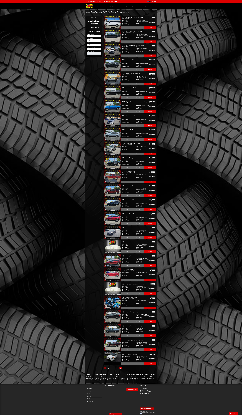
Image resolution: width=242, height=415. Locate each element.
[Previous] (105, 368)
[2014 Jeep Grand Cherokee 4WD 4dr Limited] (112, 218)
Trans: (123, 24)
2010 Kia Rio (129, 354)
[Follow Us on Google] (155, 1)
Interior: (124, 21)
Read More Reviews (132, 389)
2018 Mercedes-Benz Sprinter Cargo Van (133, 46)
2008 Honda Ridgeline (133, 326)
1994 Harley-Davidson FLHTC (131, 298)
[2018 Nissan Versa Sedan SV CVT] (112, 120)
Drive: (123, 23)
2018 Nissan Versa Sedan (131, 116)
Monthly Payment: (91, 51)
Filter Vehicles (94, 27)
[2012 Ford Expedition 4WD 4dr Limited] (112, 190)
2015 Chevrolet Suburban (132, 88)
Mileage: (137, 23)
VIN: (137, 20)
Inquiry (126, 27)
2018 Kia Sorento (129, 242)
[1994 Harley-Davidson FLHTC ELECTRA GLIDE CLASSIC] (112, 302)
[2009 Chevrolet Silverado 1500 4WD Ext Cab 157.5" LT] (112, 148)
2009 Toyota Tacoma (134, 102)
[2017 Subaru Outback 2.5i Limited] (112, 134)
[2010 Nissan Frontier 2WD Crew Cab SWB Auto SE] (112, 176)
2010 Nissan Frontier (128, 172)
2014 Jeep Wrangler (131, 158)
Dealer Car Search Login (143, 411)
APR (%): (89, 42)
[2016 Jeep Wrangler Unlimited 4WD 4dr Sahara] (112, 78)
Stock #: (137, 24)
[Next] (120, 368)
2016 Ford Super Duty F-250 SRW (132, 32)
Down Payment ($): (91, 38)
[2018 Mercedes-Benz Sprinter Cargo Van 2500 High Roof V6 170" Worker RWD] (112, 50)
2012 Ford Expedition (132, 186)
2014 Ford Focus (130, 228)
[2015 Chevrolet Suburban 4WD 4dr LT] (112, 92)
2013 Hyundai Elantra (131, 270)
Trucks (146, 376)
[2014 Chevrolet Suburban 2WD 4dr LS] (112, 204)
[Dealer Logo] (89, 6)
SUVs (151, 376)
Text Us (150, 27)
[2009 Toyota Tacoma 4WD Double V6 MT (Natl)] (112, 106)
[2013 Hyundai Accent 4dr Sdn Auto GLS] (112, 316)
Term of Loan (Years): (91, 47)
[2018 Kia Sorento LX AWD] (112, 246)
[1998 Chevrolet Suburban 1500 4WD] (112, 344)
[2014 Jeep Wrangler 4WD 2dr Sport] (112, 162)
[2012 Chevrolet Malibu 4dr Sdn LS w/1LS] (112, 288)
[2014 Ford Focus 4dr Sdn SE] (112, 232)
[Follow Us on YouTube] (153, 1)
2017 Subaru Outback (131, 130)
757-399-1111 (114, 1)
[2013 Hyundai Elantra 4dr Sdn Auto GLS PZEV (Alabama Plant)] (112, 274)
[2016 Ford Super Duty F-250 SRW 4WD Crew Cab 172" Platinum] (112, 36)
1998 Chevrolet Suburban (132, 340)
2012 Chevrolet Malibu (133, 284)
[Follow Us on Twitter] (150, 1)
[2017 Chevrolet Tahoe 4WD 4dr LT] (112, 64)
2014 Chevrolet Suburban (132, 200)
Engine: (137, 21)
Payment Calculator (94, 31)
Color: (123, 20)
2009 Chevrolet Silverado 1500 (131, 144)
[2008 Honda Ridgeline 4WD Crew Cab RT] (112, 330)
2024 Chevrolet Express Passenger (133, 18)
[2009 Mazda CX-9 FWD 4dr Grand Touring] (112, 260)
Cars (143, 376)
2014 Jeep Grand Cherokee (134, 214)
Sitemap (146, 412)
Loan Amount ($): (90, 34)
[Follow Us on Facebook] (148, 1)
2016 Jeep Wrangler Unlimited (131, 74)
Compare (153, 22)
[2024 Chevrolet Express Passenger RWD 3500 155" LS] (112, 22)
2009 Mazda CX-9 (133, 256)
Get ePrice (151, 354)
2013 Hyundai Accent (132, 312)
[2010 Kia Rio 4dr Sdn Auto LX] (112, 357)
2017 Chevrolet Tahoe (131, 60)
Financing (138, 27)
